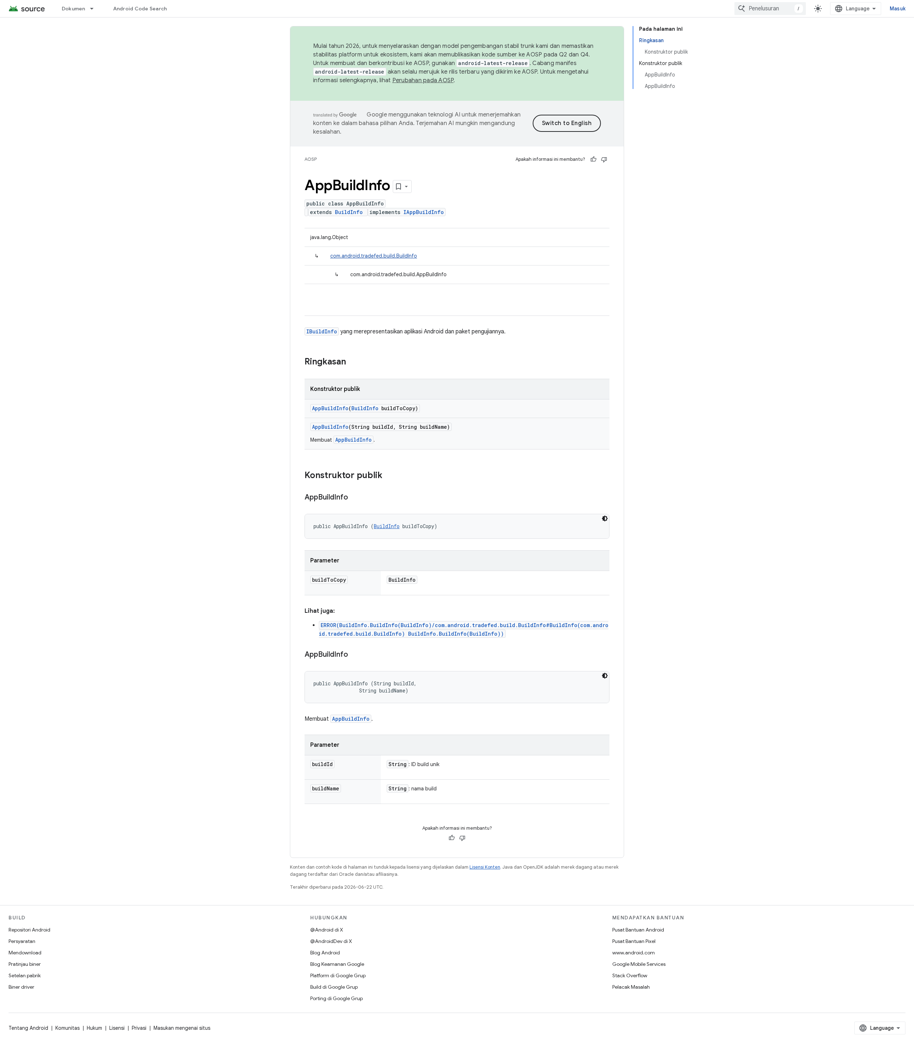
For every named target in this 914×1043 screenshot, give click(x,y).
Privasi (139, 1028)
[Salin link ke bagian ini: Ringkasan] (353, 362)
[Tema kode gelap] (605, 518)
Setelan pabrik (25, 975)
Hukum (94, 1028)
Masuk (897, 8)
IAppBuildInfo (423, 212)
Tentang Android (28, 1028)
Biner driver (21, 987)
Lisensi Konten (484, 867)
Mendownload (25, 952)
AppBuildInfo (330, 408)
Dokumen (73, 8)
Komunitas (67, 1028)
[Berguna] (593, 159)
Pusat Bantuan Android (638, 930)
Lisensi (117, 1028)
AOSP (311, 159)
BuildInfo (349, 212)
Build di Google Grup (334, 987)
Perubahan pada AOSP (423, 80)
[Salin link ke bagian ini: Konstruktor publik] (389, 476)
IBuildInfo (321, 331)
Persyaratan (22, 941)
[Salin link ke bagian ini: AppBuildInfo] (355, 497)
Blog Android (325, 952)
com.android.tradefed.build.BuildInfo (373, 256)
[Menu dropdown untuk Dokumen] (95, 8)
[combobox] (770, 8)
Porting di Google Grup (336, 998)
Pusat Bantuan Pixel (634, 941)
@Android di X (326, 930)
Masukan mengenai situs (182, 1028)
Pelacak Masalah (631, 987)
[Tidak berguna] (604, 159)
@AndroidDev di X (331, 941)
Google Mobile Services (639, 964)
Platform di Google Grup (338, 975)
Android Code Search (140, 8)
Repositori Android (29, 930)
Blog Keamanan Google (337, 964)
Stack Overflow (629, 975)
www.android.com (633, 952)
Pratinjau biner (25, 964)
